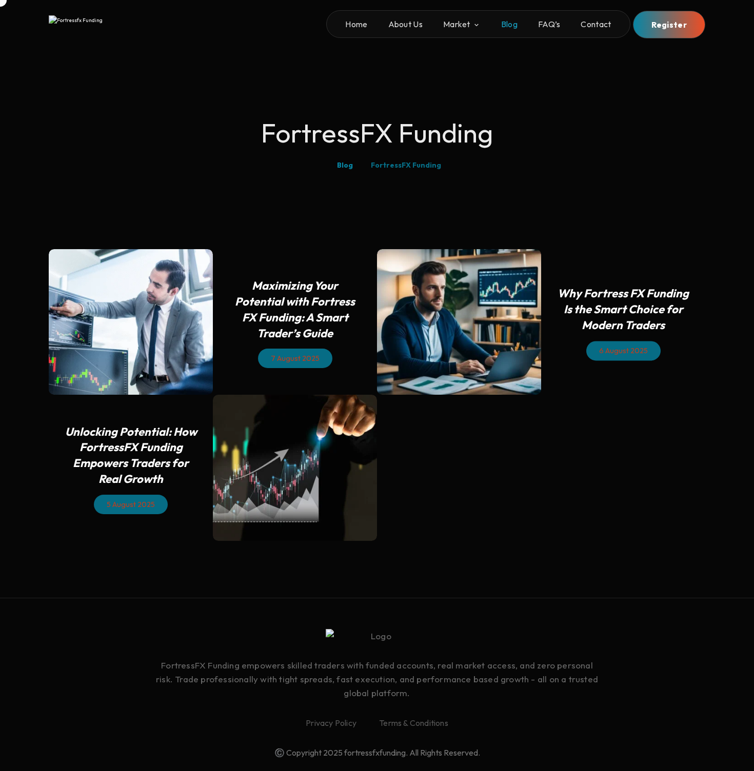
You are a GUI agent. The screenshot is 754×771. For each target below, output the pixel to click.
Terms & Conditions (413, 723)
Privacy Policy (331, 723)
